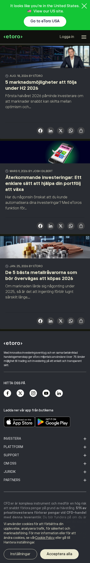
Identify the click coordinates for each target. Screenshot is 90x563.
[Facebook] (7, 393)
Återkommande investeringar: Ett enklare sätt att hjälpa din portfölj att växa (43, 183)
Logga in (67, 37)
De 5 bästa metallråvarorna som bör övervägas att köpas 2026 (41, 275)
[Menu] (84, 37)
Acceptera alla (59, 554)
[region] (45, 541)
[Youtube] (46, 393)
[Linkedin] (59, 393)
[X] (61, 131)
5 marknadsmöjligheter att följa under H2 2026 (41, 85)
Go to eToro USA (45, 21)
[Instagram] (33, 393)
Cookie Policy (45, 538)
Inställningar (20, 554)
